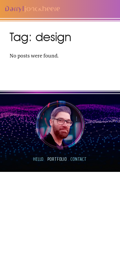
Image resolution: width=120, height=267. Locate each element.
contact (78, 159)
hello (38, 159)
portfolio (57, 159)
